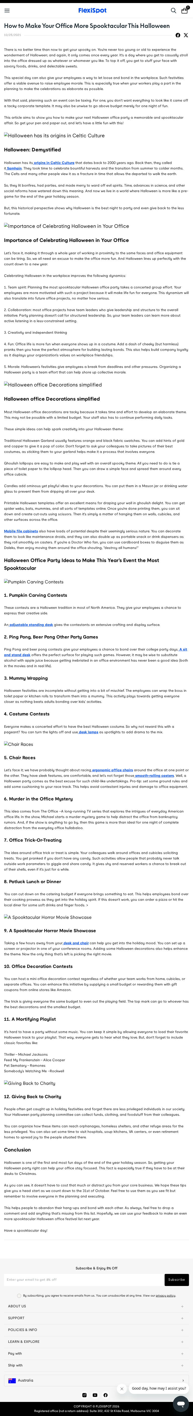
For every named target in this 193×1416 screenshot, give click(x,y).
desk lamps (88, 732)
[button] (96, 1306)
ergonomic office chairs (112, 770)
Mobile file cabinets (21, 531)
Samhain (14, 168)
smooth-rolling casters (154, 776)
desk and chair (76, 943)
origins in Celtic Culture (53, 163)
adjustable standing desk (31, 625)
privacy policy (165, 1295)
